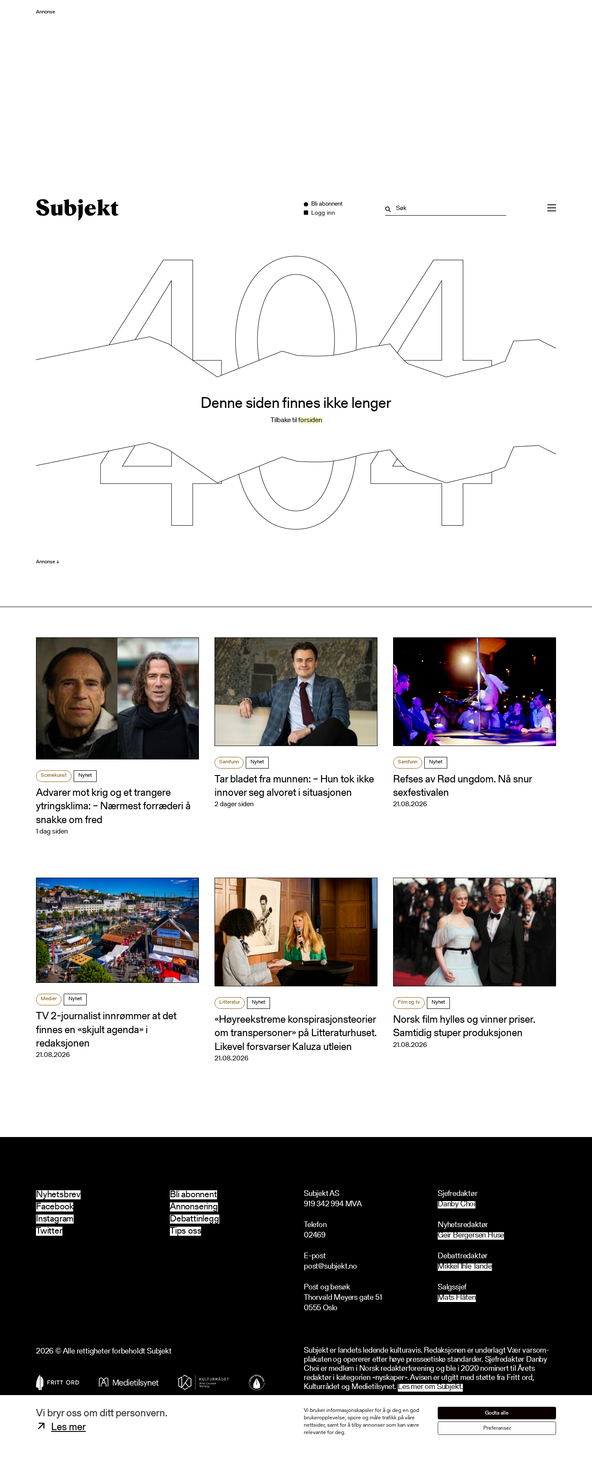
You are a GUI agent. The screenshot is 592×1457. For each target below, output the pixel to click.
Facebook (54, 1206)
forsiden (310, 420)
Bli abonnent (193, 1194)
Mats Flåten (457, 1298)
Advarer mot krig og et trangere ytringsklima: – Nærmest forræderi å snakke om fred (113, 806)
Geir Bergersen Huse (471, 1236)
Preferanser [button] (497, 1428)
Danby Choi (456, 1204)
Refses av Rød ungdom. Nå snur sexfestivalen (462, 786)
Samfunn (229, 762)
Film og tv (409, 1002)
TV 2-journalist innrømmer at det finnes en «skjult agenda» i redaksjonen (106, 1030)
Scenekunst (54, 775)
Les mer (68, 1427)
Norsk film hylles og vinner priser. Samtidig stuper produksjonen (464, 1027)
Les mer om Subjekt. (430, 1387)
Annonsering (194, 1206)
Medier (49, 998)
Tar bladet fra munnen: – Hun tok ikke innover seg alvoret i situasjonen (294, 786)
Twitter (49, 1231)
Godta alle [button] (497, 1413)
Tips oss (185, 1231)
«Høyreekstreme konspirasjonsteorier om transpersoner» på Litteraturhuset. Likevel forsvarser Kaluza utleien (296, 1033)
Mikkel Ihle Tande (465, 1267)
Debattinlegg (194, 1219)
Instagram (55, 1219)
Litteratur (229, 1002)
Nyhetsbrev (58, 1194)
